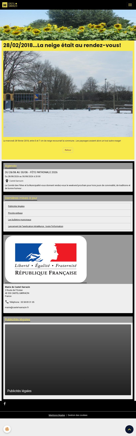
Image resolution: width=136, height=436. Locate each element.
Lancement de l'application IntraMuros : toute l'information (35, 226)
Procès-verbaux (15, 213)
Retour (68, 150)
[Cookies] (7, 429)
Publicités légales (16, 206)
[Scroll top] (129, 429)
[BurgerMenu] (130, 4)
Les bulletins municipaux (19, 220)
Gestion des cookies (77, 415)
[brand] (10, 4)
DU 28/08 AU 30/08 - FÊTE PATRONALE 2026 (31, 172)
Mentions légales (57, 415)
